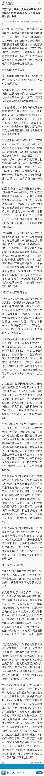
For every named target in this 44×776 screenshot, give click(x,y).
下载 (39, 772)
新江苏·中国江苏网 (27, 21)
